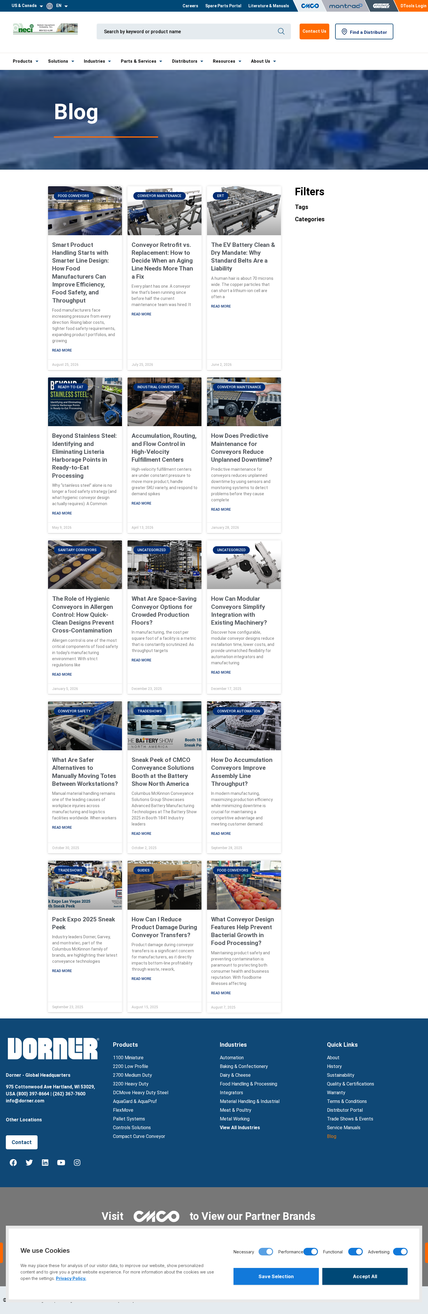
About (333, 1057)
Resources (224, 61)
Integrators (231, 1092)
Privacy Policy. (71, 1278)
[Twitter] (29, 1162)
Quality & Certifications (350, 1084)
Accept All (365, 1276)
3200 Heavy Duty (130, 1084)
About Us (260, 61)
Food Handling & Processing (248, 1084)
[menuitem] (190, 5)
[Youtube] (61, 1162)
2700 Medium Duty (132, 1075)
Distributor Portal (345, 1110)
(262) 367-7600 (69, 1094)
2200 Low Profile (130, 1066)
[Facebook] (13, 1162)
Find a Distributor (368, 32)
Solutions (58, 61)
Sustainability (340, 1075)
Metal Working (235, 1119)
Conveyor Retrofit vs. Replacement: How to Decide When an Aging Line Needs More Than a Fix (162, 260)
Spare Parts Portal (223, 5)
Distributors (184, 61)
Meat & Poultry (235, 1110)
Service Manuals (343, 1127)
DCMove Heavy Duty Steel (140, 1092)
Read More (62, 350)
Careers (190, 5)
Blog (331, 1136)
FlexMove (123, 1110)
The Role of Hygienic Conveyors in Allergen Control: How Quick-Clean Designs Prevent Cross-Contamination (83, 614)
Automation (232, 1057)
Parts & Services (138, 61)
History (334, 1066)
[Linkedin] (45, 1162)
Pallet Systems (129, 1119)
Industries (94, 61)
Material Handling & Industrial (250, 1101)
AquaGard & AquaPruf (135, 1101)
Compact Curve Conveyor (139, 1136)
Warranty (336, 1092)
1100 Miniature (128, 1057)
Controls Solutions (132, 1127)
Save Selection (276, 1276)
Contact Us (314, 31)
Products (22, 61)
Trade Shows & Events (350, 1119)
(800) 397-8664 (33, 1094)
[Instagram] (77, 1162)
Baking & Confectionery (244, 1066)
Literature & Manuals (268, 5)
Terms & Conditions (347, 1101)
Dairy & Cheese (235, 1075)
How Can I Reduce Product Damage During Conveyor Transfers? (164, 927)
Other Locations (24, 1119)
